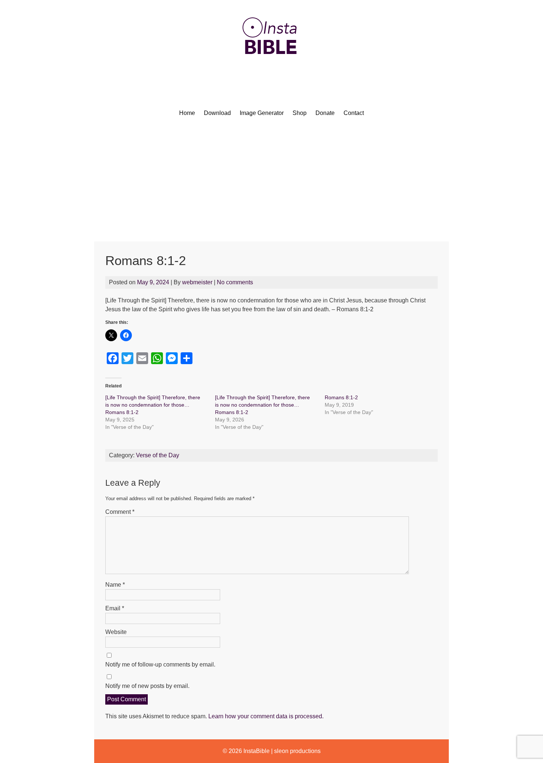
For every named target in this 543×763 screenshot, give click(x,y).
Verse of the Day (157, 455)
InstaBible (256, 751)
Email (114, 608)
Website (116, 632)
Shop (300, 113)
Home (187, 113)
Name (115, 584)
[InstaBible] (271, 72)
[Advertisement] (271, 186)
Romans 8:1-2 (341, 397)
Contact (354, 113)
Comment (119, 512)
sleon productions (297, 751)
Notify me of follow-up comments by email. (160, 664)
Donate (325, 113)
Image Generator (262, 113)
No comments (235, 282)
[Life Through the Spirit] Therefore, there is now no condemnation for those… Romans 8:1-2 (152, 404)
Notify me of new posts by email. (147, 686)
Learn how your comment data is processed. (266, 716)
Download (217, 113)
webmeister (197, 282)
